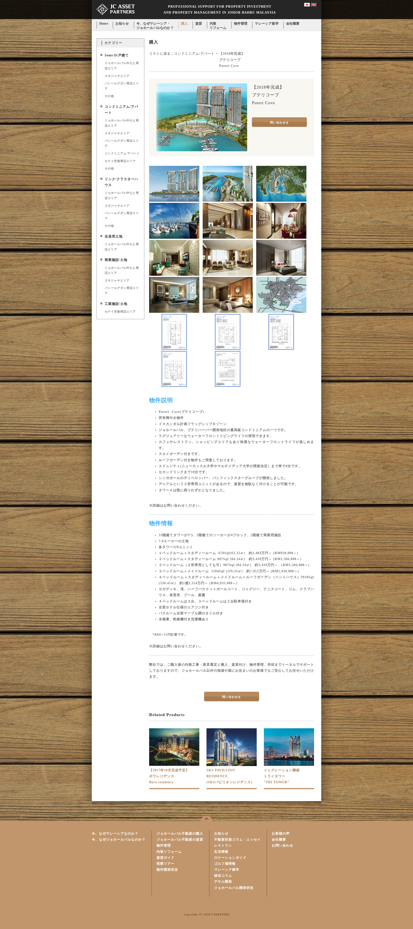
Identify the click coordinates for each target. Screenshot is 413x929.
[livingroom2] (174, 274)
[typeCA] (174, 349)
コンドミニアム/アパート (122, 153)
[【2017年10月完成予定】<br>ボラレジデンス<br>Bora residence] (174, 765)
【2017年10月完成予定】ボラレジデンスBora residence (169, 776)
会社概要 (293, 23)
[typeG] (174, 386)
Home (103, 23)
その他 (109, 96)
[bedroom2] (174, 311)
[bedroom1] (281, 274)
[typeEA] (281, 349)
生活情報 (221, 851)
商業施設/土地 (116, 260)
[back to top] (206, 818)
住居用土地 (114, 236)
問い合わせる (279, 122)
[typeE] (227, 349)
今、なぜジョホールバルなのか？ (119, 839)
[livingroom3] (228, 274)
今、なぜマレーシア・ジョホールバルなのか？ (155, 24)
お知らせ (122, 23)
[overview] (281, 200)
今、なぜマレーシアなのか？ (115, 833)
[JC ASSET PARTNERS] (116, 18)
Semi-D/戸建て (117, 55)
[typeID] (227, 386)
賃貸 (198, 23)
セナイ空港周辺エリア (120, 161)
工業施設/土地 (116, 304)
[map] (281, 311)
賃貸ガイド (165, 857)
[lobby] (228, 237)
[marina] (174, 237)
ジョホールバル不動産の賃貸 (180, 839)
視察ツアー (165, 863)
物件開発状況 (167, 869)
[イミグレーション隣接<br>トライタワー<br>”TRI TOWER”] (289, 765)
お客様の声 (281, 833)
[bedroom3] (228, 311)
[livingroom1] (281, 237)
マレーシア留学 (266, 23)
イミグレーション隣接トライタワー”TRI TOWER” (282, 776)
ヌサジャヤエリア (117, 76)
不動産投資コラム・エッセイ (237, 839)
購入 (184, 23)
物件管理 (241, 23)
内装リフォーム (218, 24)
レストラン (223, 845)
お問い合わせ (282, 845)
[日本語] (307, 5)
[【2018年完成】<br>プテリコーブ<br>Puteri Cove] (201, 150)
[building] (174, 200)
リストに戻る (160, 53)
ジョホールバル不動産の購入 (180, 833)
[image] (228, 200)
